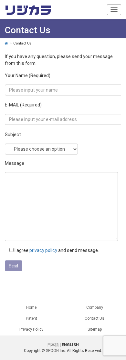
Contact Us (94, 318)
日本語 (53, 345)
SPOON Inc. (56, 350)
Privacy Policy (31, 329)
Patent (31, 318)
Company (94, 307)
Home (31, 307)
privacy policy (43, 250)
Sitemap (95, 329)
